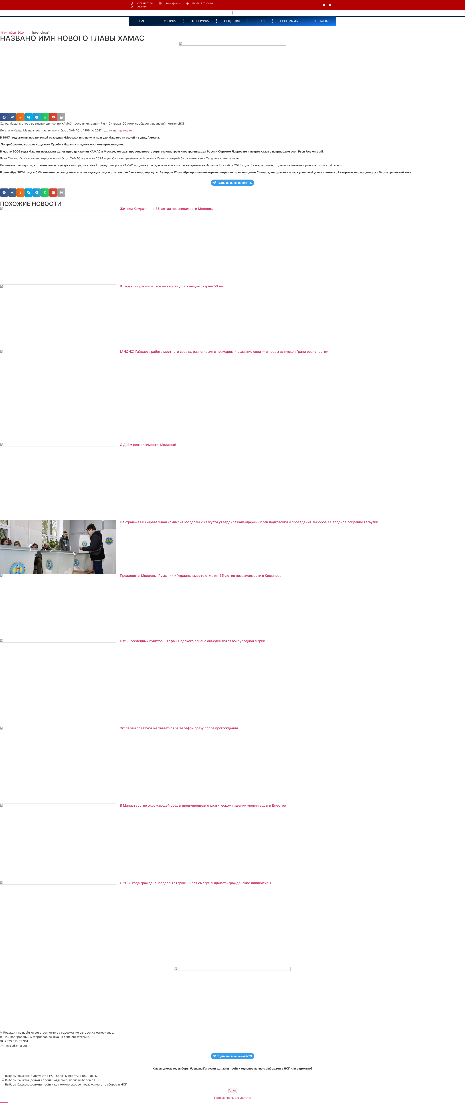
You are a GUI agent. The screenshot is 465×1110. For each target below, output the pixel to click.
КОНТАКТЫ (321, 21)
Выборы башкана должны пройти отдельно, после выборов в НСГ (52, 1080)
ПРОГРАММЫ (289, 21)
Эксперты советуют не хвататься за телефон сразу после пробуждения (179, 728)
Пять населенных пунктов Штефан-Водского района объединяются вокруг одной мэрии (192, 641)
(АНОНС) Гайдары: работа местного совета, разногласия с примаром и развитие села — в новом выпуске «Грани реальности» (224, 351)
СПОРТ (260, 21)
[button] (4, 117)
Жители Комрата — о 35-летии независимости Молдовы (166, 209)
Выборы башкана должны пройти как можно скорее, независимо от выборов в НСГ (66, 1084)
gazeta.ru (125, 130)
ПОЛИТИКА (168, 21)
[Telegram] (329, 5)
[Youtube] (323, 5)
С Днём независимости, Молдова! (148, 445)
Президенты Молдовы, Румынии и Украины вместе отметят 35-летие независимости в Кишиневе (201, 576)
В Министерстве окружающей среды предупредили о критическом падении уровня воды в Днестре (203, 805)
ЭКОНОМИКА (200, 21)
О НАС (140, 21)
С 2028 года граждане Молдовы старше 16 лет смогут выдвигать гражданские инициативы (195, 883)
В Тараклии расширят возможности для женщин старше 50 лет (172, 286)
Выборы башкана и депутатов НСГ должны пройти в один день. (51, 1076)
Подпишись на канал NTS (234, 182)
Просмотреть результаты (232, 1097)
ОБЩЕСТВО (232, 21)
